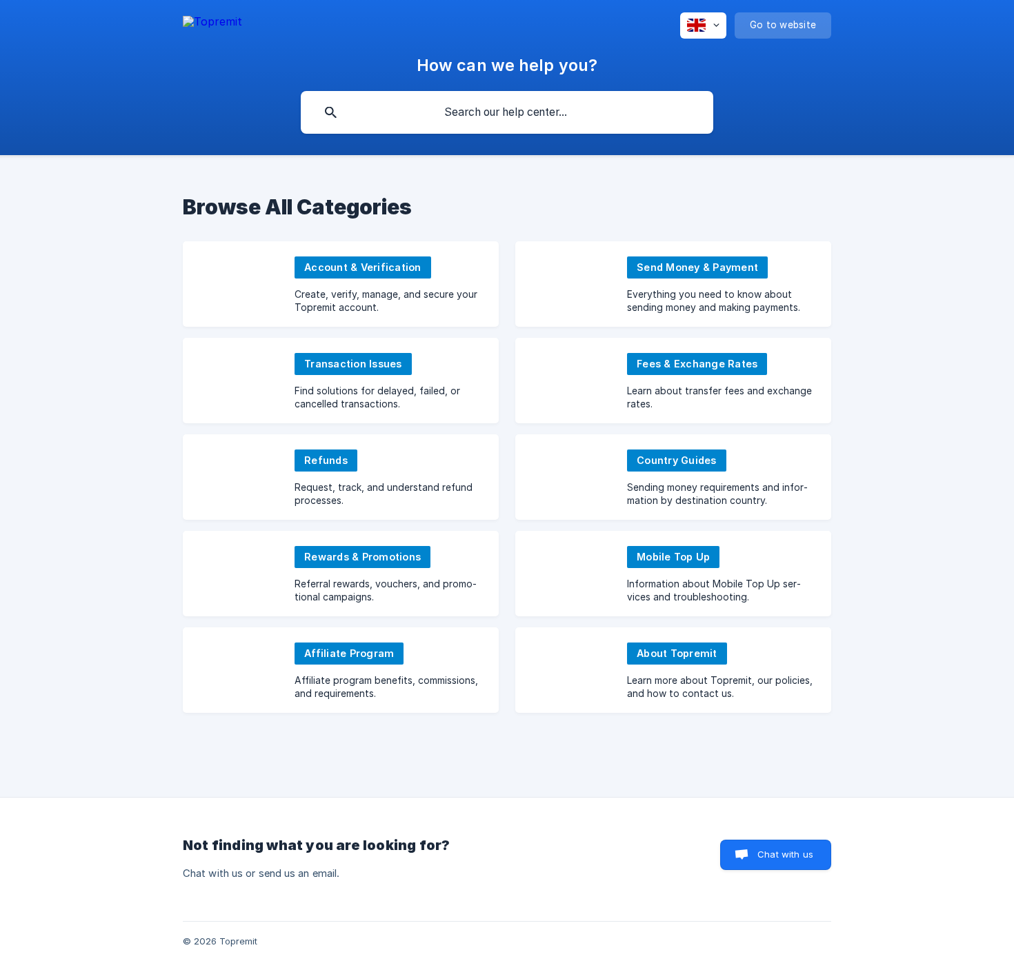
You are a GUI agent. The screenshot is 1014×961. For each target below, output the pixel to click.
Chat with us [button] (785, 854)
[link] (341, 284)
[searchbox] (507, 112)
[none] (212, 21)
